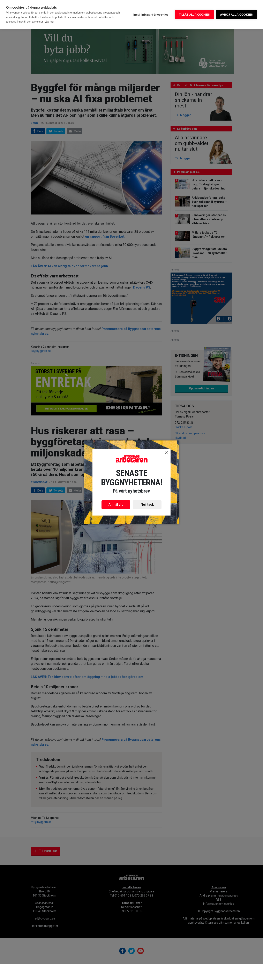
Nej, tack (147, 505)
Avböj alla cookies (236, 14)
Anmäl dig (115, 505)
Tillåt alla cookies (194, 14)
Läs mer (49, 21)
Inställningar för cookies (151, 14)
